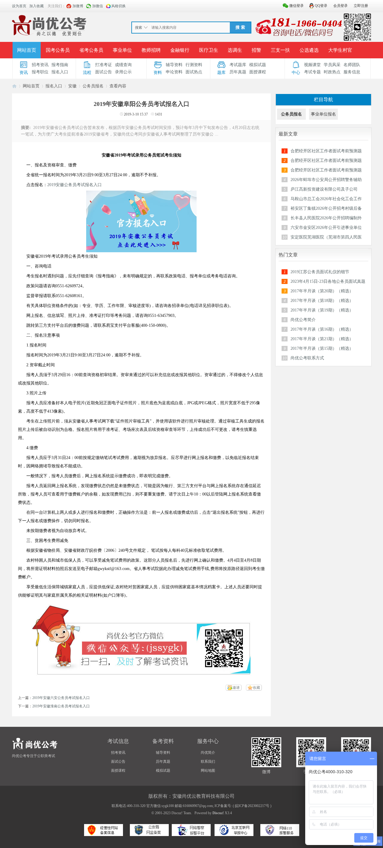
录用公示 (123, 72)
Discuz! (218, 813)
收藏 (256, 688)
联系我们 (208, 761)
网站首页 (26, 50)
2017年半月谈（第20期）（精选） (322, 291)
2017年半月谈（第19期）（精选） (322, 310)
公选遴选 (309, 50)
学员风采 (332, 65)
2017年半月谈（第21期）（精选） (322, 339)
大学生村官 (340, 50)
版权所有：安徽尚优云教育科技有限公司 (191, 796)
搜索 (138, 27)
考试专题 (312, 72)
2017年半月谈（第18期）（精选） (322, 300)
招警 (256, 50)
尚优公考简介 (303, 319)
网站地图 (208, 770)
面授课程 (257, 72)
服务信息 (352, 72)
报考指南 (59, 65)
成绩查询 (123, 65)
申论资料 (174, 72)
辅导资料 (174, 65)
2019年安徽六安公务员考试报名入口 (61, 698)
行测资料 (194, 65)
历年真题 (238, 72)
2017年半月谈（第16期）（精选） (322, 329)
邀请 (236, 688)
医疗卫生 (208, 50)
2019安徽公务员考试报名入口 (74, 185)
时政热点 (332, 72)
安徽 (72, 86)
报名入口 (59, 72)
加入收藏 (36, 6)
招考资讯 (40, 65)
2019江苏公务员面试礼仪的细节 (320, 272)
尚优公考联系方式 (307, 358)
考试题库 (238, 65)
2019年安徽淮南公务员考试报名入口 (61, 706)
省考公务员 (91, 50)
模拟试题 (257, 65)
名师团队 (352, 65)
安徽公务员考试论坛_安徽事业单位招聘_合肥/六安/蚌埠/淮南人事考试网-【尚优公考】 (14, 86)
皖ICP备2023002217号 (252, 806)
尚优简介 (208, 752)
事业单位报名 (323, 114)
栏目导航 (323, 99)
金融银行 (179, 50)
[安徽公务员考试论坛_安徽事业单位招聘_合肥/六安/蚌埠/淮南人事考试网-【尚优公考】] (50, 27)
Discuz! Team (181, 813)
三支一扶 (280, 50)
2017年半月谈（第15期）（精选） (322, 348)
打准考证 (103, 65)
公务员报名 (93, 86)
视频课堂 (312, 65)
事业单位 (122, 50)
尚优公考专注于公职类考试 (33, 756)
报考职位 (40, 72)
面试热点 (194, 72)
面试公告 (103, 72)
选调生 (235, 50)
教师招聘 (151, 50)
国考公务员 (58, 50)
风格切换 (118, 6)
